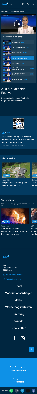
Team (18, 286)
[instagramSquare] (22, 338)
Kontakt (18, 321)
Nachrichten (4, 11)
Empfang (18, 314)
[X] (28, 391)
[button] (17, 391)
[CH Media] (18, 381)
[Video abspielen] (18, 24)
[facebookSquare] (14, 338)
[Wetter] (28, 3)
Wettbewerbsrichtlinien (18, 370)
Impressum (23, 367)
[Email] (22, 391)
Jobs (18, 300)
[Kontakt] (33, 3)
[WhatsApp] (11, 391)
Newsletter (18, 328)
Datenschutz (14, 367)
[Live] (23, 3)
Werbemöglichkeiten (18, 307)
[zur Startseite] (5, 4)
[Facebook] (33, 391)
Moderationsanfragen (18, 293)
